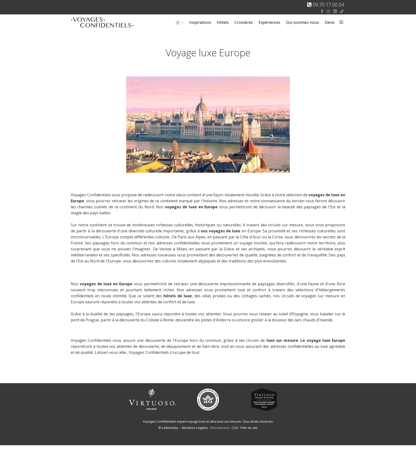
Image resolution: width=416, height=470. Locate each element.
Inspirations (200, 22)
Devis (330, 22)
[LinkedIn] (335, 11)
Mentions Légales (195, 428)
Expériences (269, 22)
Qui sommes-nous (302, 22)
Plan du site (249, 428)
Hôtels (223, 22)
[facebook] (322, 11)
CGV (235, 428)
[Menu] (341, 22)
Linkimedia (170, 428)
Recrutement (220, 428)
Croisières (243, 22)
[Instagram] (328, 11)
